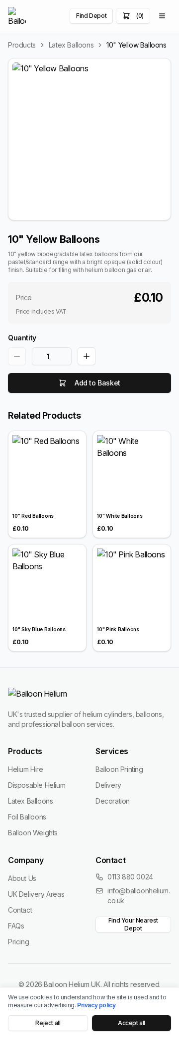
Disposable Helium (36, 785)
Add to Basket (97, 383)
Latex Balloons (71, 45)
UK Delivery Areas (36, 894)
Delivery (108, 785)
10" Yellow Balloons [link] (136, 45)
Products (22, 45)
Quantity (22, 337)
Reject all (47, 1023)
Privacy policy (96, 1005)
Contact (20, 910)
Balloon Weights (33, 832)
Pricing (18, 941)
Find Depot (91, 15)
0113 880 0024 (130, 877)
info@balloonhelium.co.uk (138, 895)
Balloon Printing (119, 769)
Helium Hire (25, 769)
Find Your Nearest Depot (133, 924)
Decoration (112, 801)
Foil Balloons (27, 817)
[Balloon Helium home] (17, 16)
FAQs (16, 926)
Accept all (131, 1023)
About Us (22, 878)
